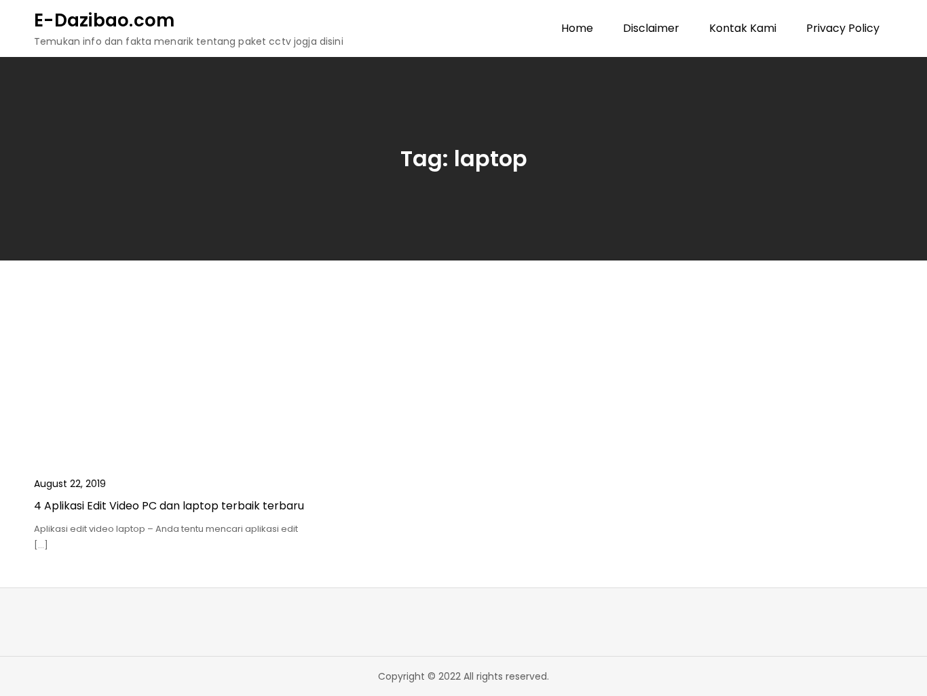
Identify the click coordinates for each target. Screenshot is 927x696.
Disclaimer (651, 28)
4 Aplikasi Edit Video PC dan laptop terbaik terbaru (169, 506)
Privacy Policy (842, 28)
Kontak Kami (742, 28)
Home (577, 28)
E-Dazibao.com (104, 20)
